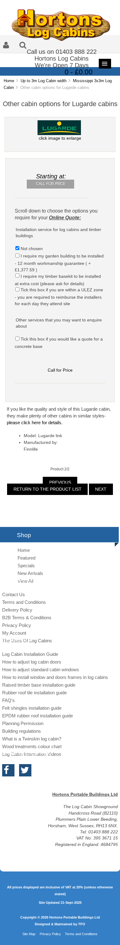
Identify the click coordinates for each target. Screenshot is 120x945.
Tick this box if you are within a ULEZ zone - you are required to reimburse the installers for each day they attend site (59, 297)
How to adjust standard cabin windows (40, 669)
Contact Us (13, 594)
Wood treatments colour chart (32, 746)
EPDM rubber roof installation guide (37, 715)
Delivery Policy (17, 609)
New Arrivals (30, 573)
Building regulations (21, 731)
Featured (26, 557)
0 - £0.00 (79, 72)
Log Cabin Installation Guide (30, 654)
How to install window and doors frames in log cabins (55, 677)
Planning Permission (22, 723)
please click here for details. (34, 422)
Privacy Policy (16, 625)
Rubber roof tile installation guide (34, 692)
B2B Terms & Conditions (26, 617)
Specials (26, 565)
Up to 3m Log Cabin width (43, 80)
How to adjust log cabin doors (31, 661)
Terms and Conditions (24, 602)
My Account (14, 633)
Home (9, 80)
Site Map (28, 934)
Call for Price (60, 370)
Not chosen (32, 248)
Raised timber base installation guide (38, 685)
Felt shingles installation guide (32, 708)
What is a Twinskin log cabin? (31, 738)
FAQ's (8, 700)
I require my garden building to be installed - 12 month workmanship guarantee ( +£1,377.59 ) (59, 263)
